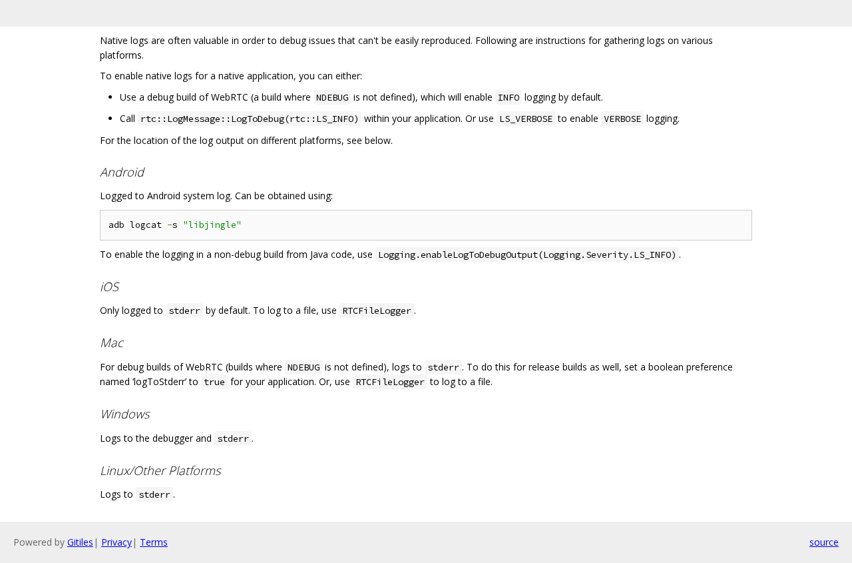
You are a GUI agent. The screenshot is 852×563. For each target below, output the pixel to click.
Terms (154, 542)
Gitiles (80, 542)
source (824, 542)
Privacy (116, 542)
